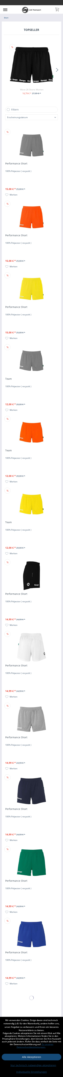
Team (8, 378)
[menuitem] (5, 9)
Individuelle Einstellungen (31, 1072)
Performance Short (16, 163)
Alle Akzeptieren (31, 1057)
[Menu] (5, 9)
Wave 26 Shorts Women (31, 89)
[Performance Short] (31, 145)
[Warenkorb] (57, 9)
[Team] (31, 360)
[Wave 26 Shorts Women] (31, 65)
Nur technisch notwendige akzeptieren (33, 1065)
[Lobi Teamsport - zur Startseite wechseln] (31, 10)
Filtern (15, 109)
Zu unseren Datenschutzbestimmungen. (35, 1046)
